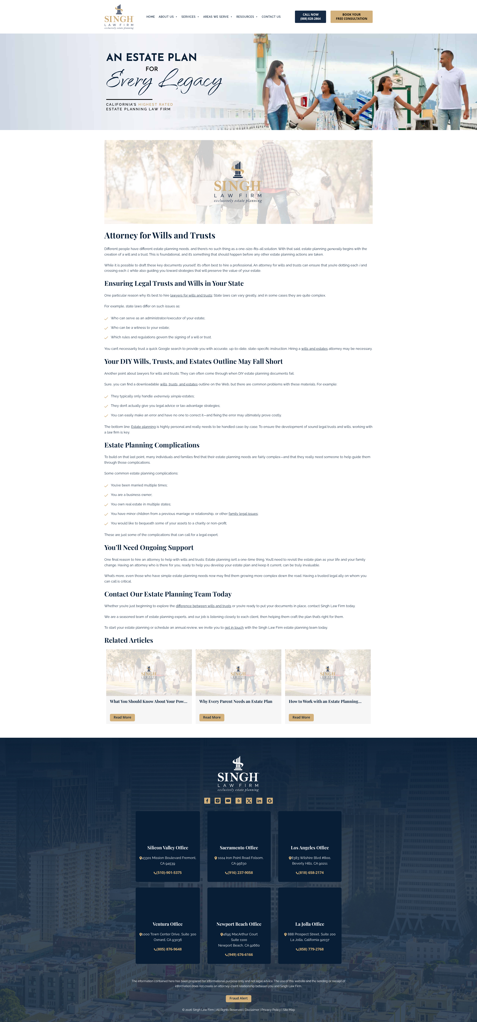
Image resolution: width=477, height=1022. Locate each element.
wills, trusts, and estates (179, 384)
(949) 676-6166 (240, 954)
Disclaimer (252, 1010)
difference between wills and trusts (203, 606)
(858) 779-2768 (311, 949)
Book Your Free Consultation (351, 16)
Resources (245, 16)
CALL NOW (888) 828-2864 (310, 16)
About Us (166, 16)
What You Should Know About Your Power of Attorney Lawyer (149, 701)
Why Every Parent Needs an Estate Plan (235, 701)
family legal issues (243, 514)
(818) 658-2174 (311, 872)
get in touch (234, 627)
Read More (122, 717)
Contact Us (271, 16)
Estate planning (143, 427)
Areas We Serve (216, 16)
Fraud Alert (239, 998)
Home (150, 16)
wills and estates (314, 349)
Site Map (289, 1010)
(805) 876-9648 (169, 949)
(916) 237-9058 (240, 872)
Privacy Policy (271, 1010)
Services (188, 16)
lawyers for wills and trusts (191, 295)
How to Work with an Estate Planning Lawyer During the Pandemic (323, 701)
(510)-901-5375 (169, 872)
